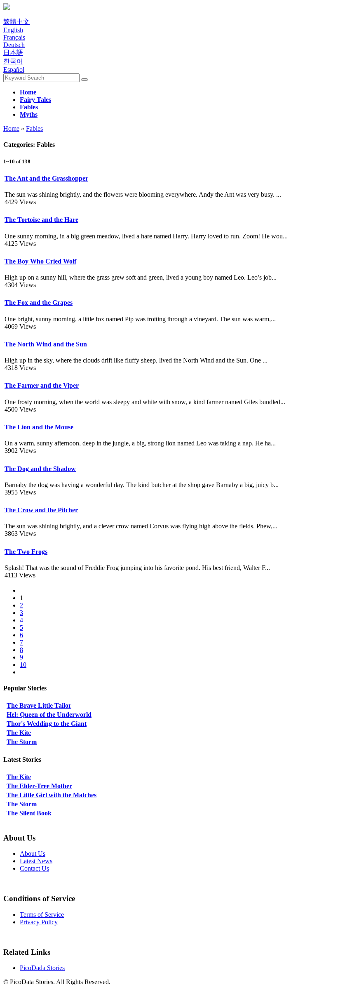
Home (11, 128)
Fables (34, 128)
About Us (32, 853)
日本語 (13, 52)
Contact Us (34, 868)
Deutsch (14, 44)
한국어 (13, 61)
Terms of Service (42, 914)
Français (14, 37)
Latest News (36, 860)
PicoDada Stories (42, 967)
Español (13, 69)
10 (23, 664)
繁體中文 (16, 21)
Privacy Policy (39, 921)
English (13, 29)
